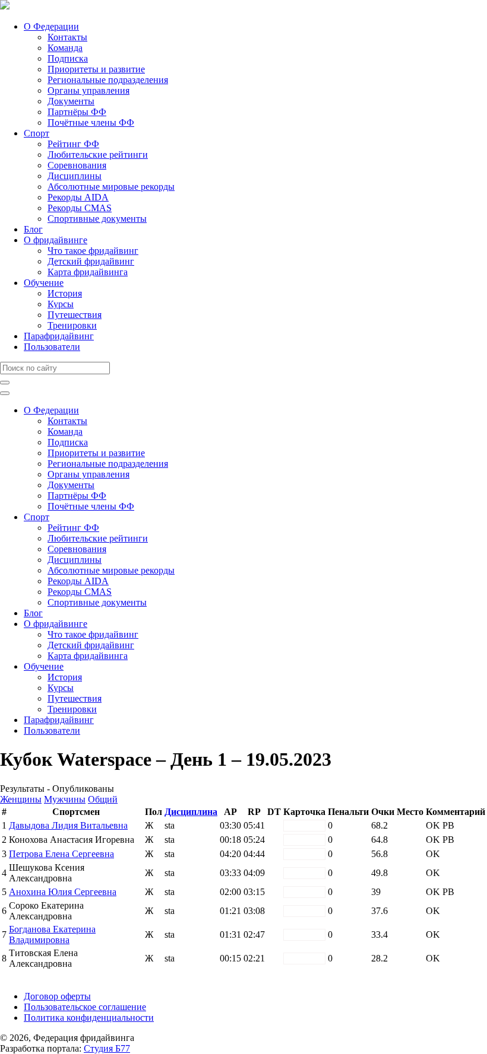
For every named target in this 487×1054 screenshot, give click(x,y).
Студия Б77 (107, 1048)
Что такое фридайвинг (93, 251)
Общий (103, 799)
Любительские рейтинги (98, 154)
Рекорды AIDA (78, 197)
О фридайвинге (55, 240)
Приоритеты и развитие (96, 69)
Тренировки (72, 325)
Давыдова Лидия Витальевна (68, 825)
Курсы (61, 304)
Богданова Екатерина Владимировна (52, 934)
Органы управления (88, 90)
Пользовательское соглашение (85, 1007)
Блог (33, 229)
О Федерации (51, 26)
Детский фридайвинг (91, 261)
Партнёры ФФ (77, 112)
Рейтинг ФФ (73, 144)
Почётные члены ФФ (91, 122)
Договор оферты (57, 996)
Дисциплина (191, 812)
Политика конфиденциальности (89, 1017)
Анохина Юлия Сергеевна (62, 892)
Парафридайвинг (59, 336)
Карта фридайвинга (88, 272)
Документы (71, 101)
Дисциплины (75, 176)
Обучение (44, 283)
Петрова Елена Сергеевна (61, 854)
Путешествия (75, 315)
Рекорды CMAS (80, 208)
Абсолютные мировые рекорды (111, 186)
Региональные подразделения (108, 80)
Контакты (67, 37)
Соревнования (77, 165)
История (65, 293)
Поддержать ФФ (33, 976)
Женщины (21, 799)
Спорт (36, 133)
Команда (65, 48)
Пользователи (52, 347)
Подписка (68, 58)
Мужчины (65, 799)
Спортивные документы (97, 219)
